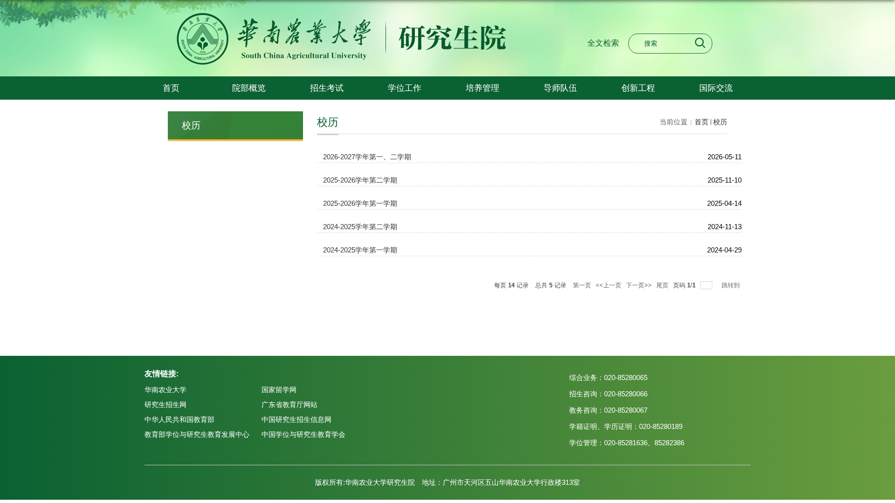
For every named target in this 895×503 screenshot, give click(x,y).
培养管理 (482, 88)
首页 (171, 88)
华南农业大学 (165, 390)
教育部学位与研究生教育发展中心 (197, 434)
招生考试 (327, 88)
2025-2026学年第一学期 (360, 203)
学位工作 (404, 88)
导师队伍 (560, 88)
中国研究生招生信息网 (296, 419)
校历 (720, 122)
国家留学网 (279, 390)
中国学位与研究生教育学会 (303, 434)
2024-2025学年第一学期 (360, 250)
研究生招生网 (165, 404)
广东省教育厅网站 (289, 404)
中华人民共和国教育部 (179, 419)
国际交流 (716, 88)
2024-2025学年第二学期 (360, 227)
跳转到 (732, 285)
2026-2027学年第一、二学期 (367, 157)
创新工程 (638, 88)
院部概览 (249, 88)
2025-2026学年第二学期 (360, 180)
